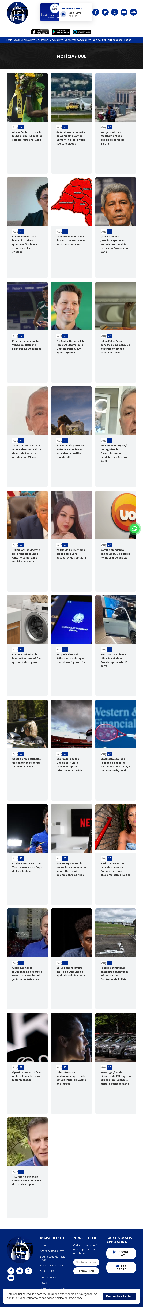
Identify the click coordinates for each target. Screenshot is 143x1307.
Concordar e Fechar (119, 1296)
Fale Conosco (115, 40)
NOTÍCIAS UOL (99, 40)
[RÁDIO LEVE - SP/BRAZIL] (17, 13)
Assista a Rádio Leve (52, 1265)
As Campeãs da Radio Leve (78, 40)
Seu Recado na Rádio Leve (49, 40)
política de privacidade (69, 1298)
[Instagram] (114, 12)
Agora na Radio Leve (24, 40)
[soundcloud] (133, 12)
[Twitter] (105, 12)
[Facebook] (95, 12)
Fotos (127, 40)
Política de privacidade (53, 1288)
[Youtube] (124, 12)
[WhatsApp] (135, 528)
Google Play (124, 1253)
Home (9, 40)
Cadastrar (86, 1271)
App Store (121, 1267)
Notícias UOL (47, 1271)
